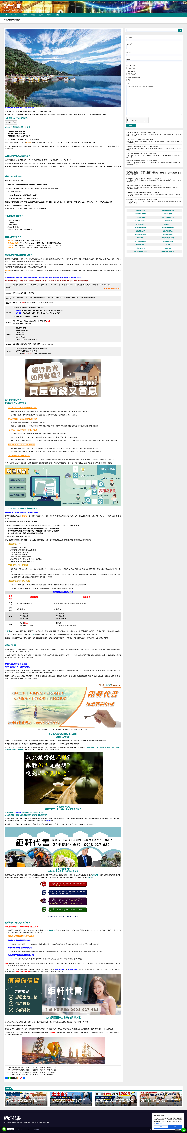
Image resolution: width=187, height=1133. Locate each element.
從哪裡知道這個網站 (133, 77)
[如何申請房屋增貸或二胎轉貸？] (63, 485)
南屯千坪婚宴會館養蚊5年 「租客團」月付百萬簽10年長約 (141, 161)
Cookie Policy (159, 1123)
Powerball (19, 1103)
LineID (128, 59)
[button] (182, 15)
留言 (127, 83)
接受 (175, 1127)
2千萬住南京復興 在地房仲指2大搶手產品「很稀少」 (140, 139)
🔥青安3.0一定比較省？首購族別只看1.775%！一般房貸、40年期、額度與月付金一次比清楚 (25, 1100)
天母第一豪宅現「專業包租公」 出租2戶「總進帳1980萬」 (142, 153)
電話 (129, 44)
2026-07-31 (100, 1103)
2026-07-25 (145, 1103)
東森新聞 (108, 685)
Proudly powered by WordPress (10, 1129)
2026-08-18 (10, 1103)
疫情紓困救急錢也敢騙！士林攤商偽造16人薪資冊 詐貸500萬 (142, 192)
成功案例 (41, 15)
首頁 (11, 15)
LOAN (97, 1097)
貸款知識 (49, 15)
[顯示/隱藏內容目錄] (13, 122)
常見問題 (33, 15)
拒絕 (161, 1127)
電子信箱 (128, 52)
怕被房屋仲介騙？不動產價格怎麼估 (16, 118)
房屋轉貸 (32, 634)
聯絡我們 (17, 15)
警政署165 (52, 930)
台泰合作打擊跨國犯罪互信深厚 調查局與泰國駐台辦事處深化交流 (144, 185)
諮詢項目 (130, 65)
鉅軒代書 (12, 5)
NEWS (8, 1097)
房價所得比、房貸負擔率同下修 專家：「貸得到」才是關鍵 (142, 146)
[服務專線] (183, 1130)
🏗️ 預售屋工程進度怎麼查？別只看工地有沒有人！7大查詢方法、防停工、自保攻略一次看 (70, 1100)
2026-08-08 (55, 1103)
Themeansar (31, 1129)
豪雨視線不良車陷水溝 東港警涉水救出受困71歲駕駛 (140, 171)
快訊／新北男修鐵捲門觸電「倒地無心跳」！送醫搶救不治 (141, 199)
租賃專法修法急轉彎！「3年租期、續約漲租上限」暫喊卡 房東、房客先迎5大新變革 (160, 1100)
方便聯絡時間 (131, 71)
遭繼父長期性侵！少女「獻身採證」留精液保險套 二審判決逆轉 (143, 178)
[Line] (4, 1129)
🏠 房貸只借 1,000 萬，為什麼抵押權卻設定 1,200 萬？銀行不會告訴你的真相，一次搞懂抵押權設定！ (115, 1100)
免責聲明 (57, 15)
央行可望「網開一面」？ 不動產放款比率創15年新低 (140, 132)
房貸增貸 (7, 631)
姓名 (129, 37)
